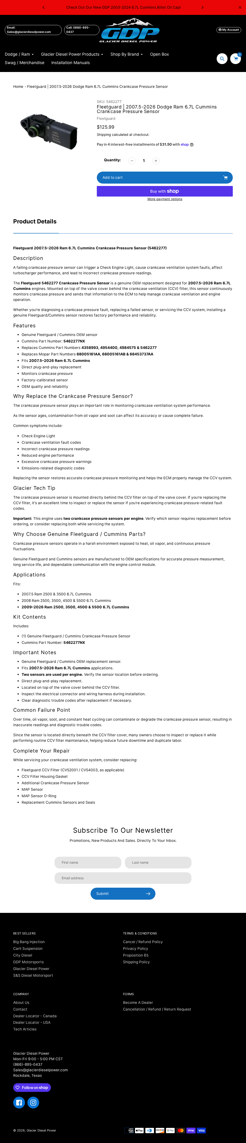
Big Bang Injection (29, 942)
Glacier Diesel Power (31, 968)
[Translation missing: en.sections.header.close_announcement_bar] (240, 7)
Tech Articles (25, 1029)
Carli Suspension (28, 948)
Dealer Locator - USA (31, 1022)
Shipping (104, 134)
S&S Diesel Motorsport (33, 975)
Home (18, 86)
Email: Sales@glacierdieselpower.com (29, 30)
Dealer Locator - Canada (35, 1016)
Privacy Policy (135, 948)
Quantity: (112, 160)
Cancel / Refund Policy (143, 942)
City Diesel (22, 955)
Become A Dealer (138, 1002)
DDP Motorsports (28, 962)
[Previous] (43, 7)
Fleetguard (106, 118)
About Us (21, 1002)
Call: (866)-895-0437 (78, 30)
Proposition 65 (135, 955)
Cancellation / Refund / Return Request (157, 1009)
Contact (20, 1009)
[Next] (202, 7)
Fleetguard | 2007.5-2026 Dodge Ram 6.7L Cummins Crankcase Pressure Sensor (97, 86)
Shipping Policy (136, 962)
